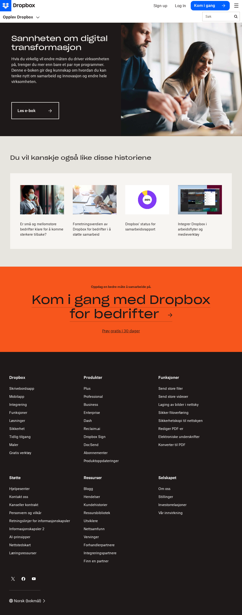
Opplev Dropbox (18, 17)
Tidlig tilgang (20, 437)
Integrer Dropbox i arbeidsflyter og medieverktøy (192, 229)
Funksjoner (18, 413)
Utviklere (91, 521)
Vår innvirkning (170, 513)
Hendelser (92, 497)
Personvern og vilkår (25, 513)
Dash (88, 421)
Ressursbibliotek (97, 513)
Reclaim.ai (92, 429)
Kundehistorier (95, 505)
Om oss (164, 489)
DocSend (91, 445)
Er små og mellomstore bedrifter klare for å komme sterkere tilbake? (41, 229)
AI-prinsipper (19, 537)
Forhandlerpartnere (99, 545)
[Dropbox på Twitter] (13, 579)
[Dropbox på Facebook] (23, 579)
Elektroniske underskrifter (178, 437)
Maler (13, 445)
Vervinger (91, 537)
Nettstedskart (20, 545)
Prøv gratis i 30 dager (121, 331)
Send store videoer (173, 396)
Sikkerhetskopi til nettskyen (180, 421)
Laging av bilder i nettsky (178, 405)
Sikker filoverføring (173, 413)
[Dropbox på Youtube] (34, 579)
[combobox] (217, 17)
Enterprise (92, 413)
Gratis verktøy (20, 453)
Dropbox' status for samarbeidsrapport (140, 226)
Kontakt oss (18, 497)
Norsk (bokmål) (27, 600)
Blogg (88, 489)
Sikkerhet (17, 429)
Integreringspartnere (100, 553)
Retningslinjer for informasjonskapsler (39, 521)
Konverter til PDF (172, 445)
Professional (93, 396)
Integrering (18, 405)
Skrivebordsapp (21, 388)
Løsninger (17, 421)
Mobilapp (16, 396)
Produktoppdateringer (101, 461)
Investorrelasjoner (172, 505)
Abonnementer (96, 453)
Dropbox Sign (95, 437)
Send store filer (170, 388)
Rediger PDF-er (170, 429)
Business (91, 405)
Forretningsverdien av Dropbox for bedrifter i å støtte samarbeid (92, 229)
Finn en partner (96, 561)
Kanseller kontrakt (23, 505)
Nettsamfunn (94, 529)
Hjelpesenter (19, 489)
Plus (87, 388)
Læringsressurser (22, 553)
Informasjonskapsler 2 (26, 529)
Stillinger (165, 497)
